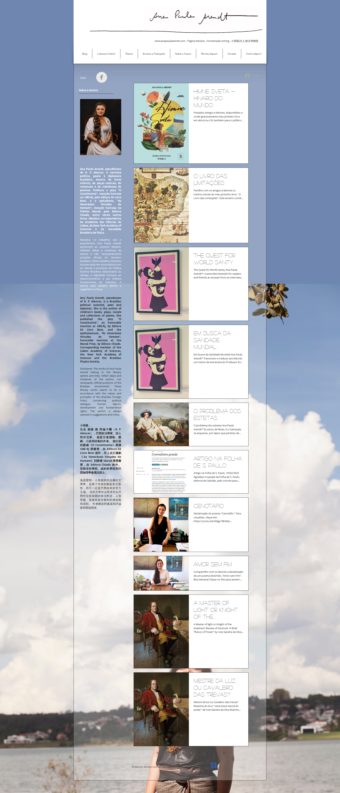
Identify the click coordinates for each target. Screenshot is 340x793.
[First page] (158, 752)
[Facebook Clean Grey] (101, 77)
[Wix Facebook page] (214, 765)
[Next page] (215, 752)
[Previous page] (166, 752)
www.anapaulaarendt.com (170, 41)
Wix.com (200, 766)
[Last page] (224, 752)
